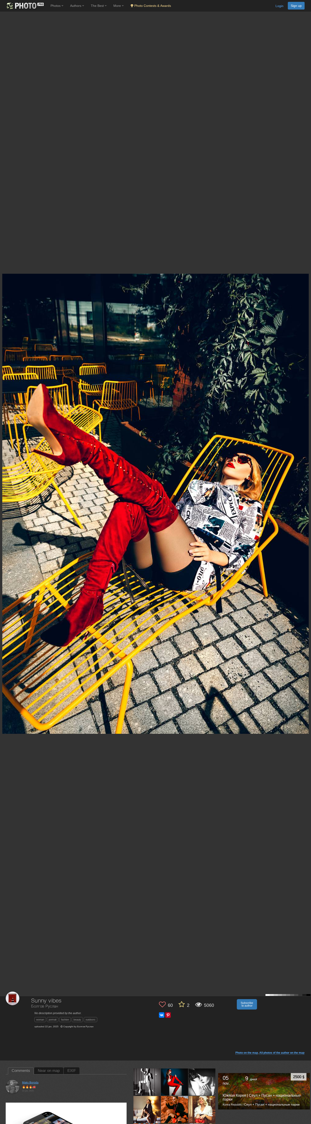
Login (279, 6)
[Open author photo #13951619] (202, 1109)
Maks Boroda (30, 1082)
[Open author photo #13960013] (147, 1109)
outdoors (90, 1019)
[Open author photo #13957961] (174, 1109)
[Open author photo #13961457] (202, 1081)
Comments (21, 1070)
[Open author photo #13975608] (174, 1081)
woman (40, 1019)
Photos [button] (56, 5)
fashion (65, 1019)
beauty (77, 1019)
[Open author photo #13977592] (147, 1081)
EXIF (71, 1070)
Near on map (49, 1070)
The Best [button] (98, 5)
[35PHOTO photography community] (25, 6)
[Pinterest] (168, 1015)
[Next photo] (306, 489)
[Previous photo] (4, 489)
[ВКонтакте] (161, 1015)
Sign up (296, 5)
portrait (52, 1019)
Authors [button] (76, 5)
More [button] (117, 5)
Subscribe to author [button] (247, 1004)
